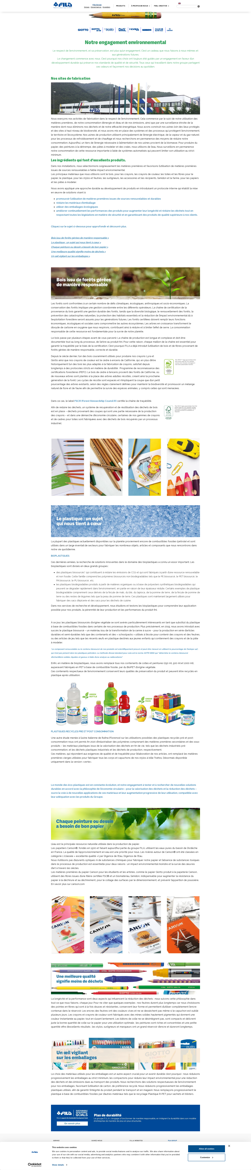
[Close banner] (229, 1146)
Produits (120, 6)
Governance (96, 7)
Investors (106, 7)
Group (87, 7)
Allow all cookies (206, 1149)
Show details (58, 1165)
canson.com (78, 884)
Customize (205, 1157)
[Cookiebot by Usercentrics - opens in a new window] (34, 1165)
